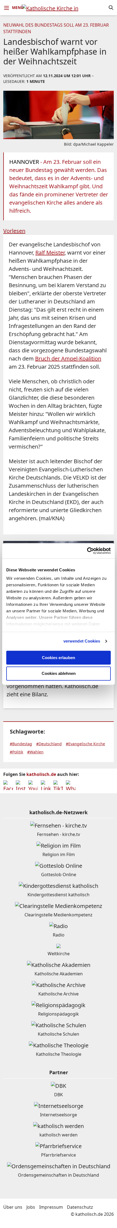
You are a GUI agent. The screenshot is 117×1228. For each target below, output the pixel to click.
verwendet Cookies (81, 641)
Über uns (12, 1207)
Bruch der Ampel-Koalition (68, 358)
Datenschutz (80, 1207)
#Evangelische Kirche (85, 743)
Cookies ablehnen (59, 673)
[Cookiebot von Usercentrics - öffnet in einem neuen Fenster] (87, 550)
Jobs (30, 1207)
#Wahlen (35, 751)
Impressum (51, 1207)
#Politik (16, 751)
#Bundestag (21, 743)
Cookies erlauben (58, 657)
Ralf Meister (49, 252)
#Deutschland (49, 743)
